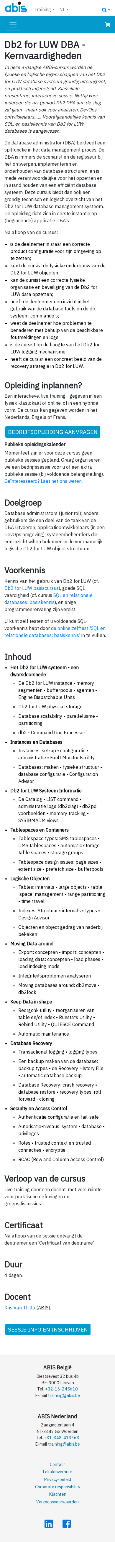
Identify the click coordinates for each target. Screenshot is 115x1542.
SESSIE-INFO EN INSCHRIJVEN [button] (48, 1329)
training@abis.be (64, 1395)
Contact (57, 1464)
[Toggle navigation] (13, 25)
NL (62, 9)
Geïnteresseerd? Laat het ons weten (43, 481)
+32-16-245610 (61, 1389)
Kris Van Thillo (19, 1308)
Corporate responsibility (57, 1487)
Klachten (57, 1494)
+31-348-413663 (61, 1437)
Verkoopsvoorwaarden (57, 1502)
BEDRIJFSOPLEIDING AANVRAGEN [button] (53, 431)
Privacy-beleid (57, 1479)
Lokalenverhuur (57, 1471)
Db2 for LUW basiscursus (31, 588)
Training (42, 9)
